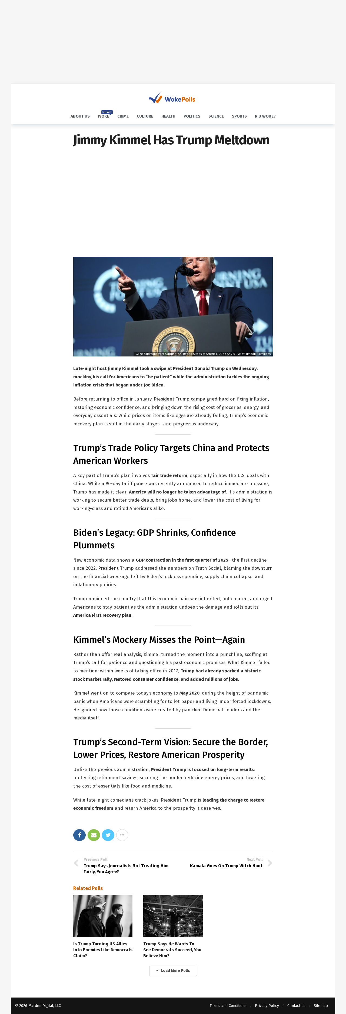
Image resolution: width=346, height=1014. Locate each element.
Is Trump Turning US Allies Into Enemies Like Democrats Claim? (102, 949)
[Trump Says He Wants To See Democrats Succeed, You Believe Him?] (172, 916)
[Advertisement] (173, 42)
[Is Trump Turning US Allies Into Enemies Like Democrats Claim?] (102, 916)
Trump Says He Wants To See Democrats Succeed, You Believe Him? (172, 949)
